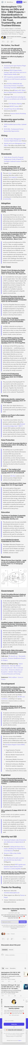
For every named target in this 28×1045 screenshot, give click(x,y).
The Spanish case (13, 656)
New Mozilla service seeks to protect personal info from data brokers (14, 859)
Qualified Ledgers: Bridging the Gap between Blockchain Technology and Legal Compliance (14, 624)
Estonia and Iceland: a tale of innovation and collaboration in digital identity (15, 841)
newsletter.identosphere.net (11, 893)
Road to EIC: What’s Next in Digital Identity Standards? (15, 91)
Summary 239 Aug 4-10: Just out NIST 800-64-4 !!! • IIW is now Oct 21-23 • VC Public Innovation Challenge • (10, 986)
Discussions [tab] (12, 968)
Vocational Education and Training (10, 674)
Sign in (25, 2)
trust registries (13, 177)
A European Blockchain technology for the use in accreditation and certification (15, 98)
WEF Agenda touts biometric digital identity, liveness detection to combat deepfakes (15, 867)
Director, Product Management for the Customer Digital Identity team (14, 140)
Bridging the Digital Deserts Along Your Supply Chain (13, 271)
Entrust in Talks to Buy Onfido (12, 853)
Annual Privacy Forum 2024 (11, 109)
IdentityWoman (10, 36)
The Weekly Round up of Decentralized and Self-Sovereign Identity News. (11, 991)
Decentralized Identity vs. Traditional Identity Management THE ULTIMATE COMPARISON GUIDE (14, 780)
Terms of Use (21, 925)
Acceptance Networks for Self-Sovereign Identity (11, 707)
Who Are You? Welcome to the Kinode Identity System (14, 872)
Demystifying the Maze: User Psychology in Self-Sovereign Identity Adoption (11, 208)
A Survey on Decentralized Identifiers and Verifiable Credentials (14, 233)
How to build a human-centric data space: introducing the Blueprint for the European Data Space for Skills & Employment (13, 730)
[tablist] (7, 949)
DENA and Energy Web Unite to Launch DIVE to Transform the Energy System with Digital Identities (13, 340)
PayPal (19, 56)
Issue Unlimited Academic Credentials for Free (10, 540)
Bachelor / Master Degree (15, 672)
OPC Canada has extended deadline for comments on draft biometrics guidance (15, 78)
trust (9, 173)
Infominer (19, 36)
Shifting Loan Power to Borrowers (12, 415)
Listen (24, 37)
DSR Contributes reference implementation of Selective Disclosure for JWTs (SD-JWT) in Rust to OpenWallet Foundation (13, 689)
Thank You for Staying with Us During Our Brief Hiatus (10, 976)
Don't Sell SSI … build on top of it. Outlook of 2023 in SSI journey (13, 562)
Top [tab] (3, 968)
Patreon (4, 58)
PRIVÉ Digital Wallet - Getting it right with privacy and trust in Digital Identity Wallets (15, 72)
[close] (23, 1000)
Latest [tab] (6, 968)
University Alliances (15, 666)
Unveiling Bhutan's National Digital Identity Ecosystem (13, 595)
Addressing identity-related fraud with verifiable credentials (12, 400)
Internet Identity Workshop (18, 114)
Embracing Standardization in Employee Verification (11, 375)
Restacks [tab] (11, 949)
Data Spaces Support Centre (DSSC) (15, 745)
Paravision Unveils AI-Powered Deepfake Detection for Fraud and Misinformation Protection (14, 298)
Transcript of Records (6, 668)
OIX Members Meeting (15, 104)
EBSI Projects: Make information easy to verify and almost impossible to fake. (13, 651)
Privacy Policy (19, 1036)
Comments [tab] (4, 949)
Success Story (4, 670)
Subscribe (19, 2)
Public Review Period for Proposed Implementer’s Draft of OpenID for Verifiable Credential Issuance (14, 159)
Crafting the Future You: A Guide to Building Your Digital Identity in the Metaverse (15, 849)
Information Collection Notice (16, 926)
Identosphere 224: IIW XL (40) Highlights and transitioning (10, 973)
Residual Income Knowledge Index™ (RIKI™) (14, 425)
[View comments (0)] (7, 41)
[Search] (25, 968)
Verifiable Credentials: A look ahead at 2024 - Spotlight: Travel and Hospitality (13, 319)
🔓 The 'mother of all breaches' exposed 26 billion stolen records (13, 470)
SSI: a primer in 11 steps (9, 810)
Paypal (6, 897)
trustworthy (7, 199)
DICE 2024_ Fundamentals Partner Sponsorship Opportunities (14, 130)
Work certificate (12, 677)
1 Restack (12, 933)
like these (13, 476)
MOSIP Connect (14, 106)
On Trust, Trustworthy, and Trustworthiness (10, 167)
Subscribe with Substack (15, 1030)
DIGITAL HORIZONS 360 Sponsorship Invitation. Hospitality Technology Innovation (13, 86)
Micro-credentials (18, 668)
